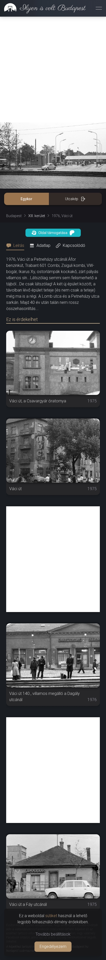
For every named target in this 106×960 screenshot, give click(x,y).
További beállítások (53, 934)
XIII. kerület (36, 216)
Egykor (26, 199)
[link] (43, 8)
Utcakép (71, 199)
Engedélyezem (53, 946)
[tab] (16, 245)
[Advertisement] (53, 69)
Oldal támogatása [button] (52, 233)
